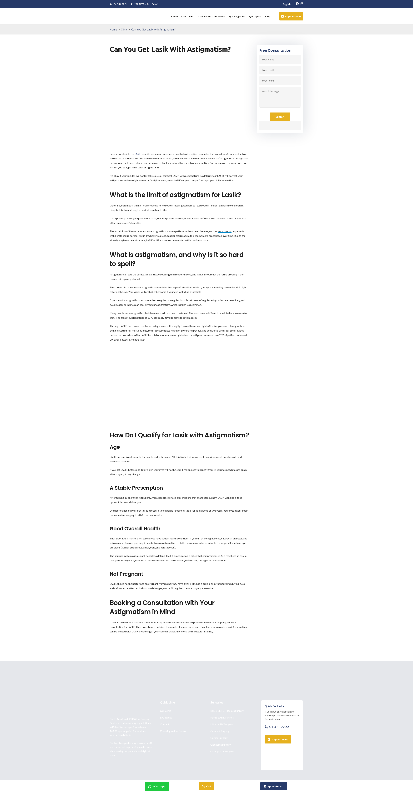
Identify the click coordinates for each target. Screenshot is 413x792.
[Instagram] (302, 3)
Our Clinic (165, 710)
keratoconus (225, 231)
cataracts (226, 538)
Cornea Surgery (218, 737)
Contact (164, 724)
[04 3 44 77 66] (267, 726)
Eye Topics (166, 717)
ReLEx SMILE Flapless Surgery (227, 710)
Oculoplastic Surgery (222, 751)
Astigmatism (117, 274)
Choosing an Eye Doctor (173, 731)
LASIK (137, 153)
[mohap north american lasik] (282, 756)
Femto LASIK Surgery (222, 717)
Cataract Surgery (219, 731)
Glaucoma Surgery (220, 744)
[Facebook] (297, 3)
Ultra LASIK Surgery (221, 724)
